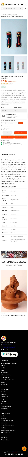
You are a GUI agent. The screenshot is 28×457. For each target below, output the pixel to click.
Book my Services (5, 432)
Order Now (21, 137)
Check (20, 123)
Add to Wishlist (6, 126)
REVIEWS (12, 154)
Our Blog (3, 427)
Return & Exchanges (6, 406)
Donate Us (3, 418)
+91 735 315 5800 (7, 345)
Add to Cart (20, 133)
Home (2, 14)
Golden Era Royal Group (7, 420)
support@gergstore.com (9, 347)
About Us (3, 392)
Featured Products (5, 375)
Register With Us (5, 396)
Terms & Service (5, 403)
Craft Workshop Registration (8, 430)
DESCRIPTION (5, 154)
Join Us (3, 416)
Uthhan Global (4, 423)
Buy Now (7, 137)
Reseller (3, 365)
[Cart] (22, 4)
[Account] (25, 4)
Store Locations (5, 439)
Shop (2, 370)
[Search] (21, 8)
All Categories (4, 372)
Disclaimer (3, 401)
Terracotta (7, 14)
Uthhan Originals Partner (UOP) (9, 363)
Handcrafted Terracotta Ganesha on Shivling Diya (13, 315)
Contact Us (3, 394)
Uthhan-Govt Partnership (7, 379)
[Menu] (25, 8)
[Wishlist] (19, 4)
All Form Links (4, 384)
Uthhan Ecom (14, 452)
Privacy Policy (4, 408)
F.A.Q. (2, 399)
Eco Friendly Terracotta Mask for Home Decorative (12, 16)
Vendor (3, 368)
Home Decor (14, 14)
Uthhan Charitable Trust (7, 425)
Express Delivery (5, 377)
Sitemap (3, 382)
